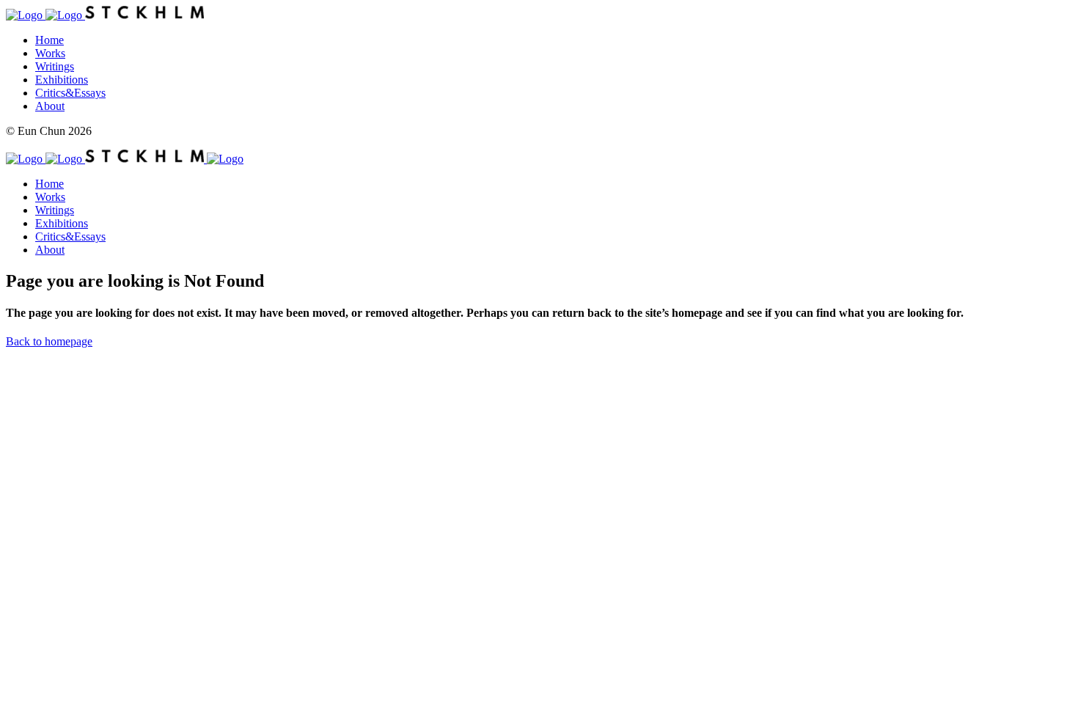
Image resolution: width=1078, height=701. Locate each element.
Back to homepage (49, 341)
